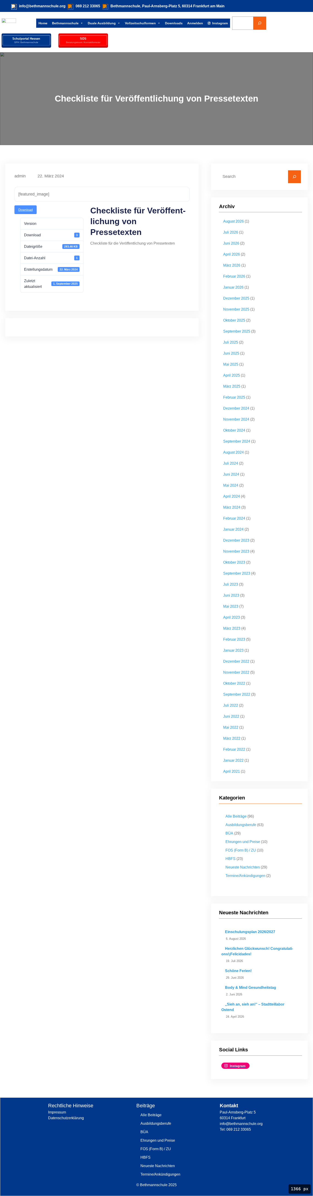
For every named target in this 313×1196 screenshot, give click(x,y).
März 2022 (231, 738)
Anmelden (195, 23)
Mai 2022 (230, 727)
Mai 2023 (230, 606)
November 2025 (236, 309)
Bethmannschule (65, 23)
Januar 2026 (233, 287)
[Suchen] (259, 23)
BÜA (229, 833)
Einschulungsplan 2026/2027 (250, 932)
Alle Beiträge (236, 816)
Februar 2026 (234, 276)
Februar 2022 (234, 749)
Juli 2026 (230, 232)
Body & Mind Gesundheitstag (250, 987)
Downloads (174, 23)
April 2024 (231, 496)
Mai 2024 (230, 485)
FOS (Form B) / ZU (240, 850)
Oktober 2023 (234, 562)
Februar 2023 (234, 639)
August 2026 (233, 221)
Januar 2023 (233, 650)
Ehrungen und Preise (242, 842)
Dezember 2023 (236, 540)
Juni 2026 (231, 243)
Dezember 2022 (236, 661)
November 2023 (236, 551)
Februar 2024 (234, 518)
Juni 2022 (231, 716)
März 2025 (231, 386)
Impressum (57, 1112)
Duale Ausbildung (102, 23)
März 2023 (231, 628)
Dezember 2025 (236, 298)
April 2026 (231, 254)
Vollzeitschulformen (140, 23)
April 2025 (231, 375)
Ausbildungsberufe (240, 825)
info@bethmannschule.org (42, 6)
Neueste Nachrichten (242, 867)
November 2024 (236, 419)
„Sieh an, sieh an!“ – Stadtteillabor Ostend (252, 1007)
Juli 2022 (230, 705)
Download (25, 210)
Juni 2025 (231, 353)
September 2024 (236, 441)
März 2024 (231, 507)
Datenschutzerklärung (66, 1118)
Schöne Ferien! (238, 971)
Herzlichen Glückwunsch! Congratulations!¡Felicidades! (257, 951)
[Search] (294, 176)
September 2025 (236, 331)
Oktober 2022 (234, 683)
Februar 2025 (234, 397)
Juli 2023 (230, 584)
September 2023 (236, 573)
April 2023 (231, 617)
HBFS (230, 859)
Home (42, 23)
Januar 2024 (233, 529)
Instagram (220, 23)
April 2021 (231, 771)
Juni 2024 (231, 474)
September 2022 (236, 694)
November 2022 (236, 672)
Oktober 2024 (234, 430)
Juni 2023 (231, 595)
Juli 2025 (230, 342)
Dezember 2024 (236, 408)
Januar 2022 (233, 760)
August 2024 (233, 452)
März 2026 (231, 265)
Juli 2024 (230, 463)
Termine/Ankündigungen (245, 876)
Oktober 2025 (234, 320)
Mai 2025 (230, 364)
